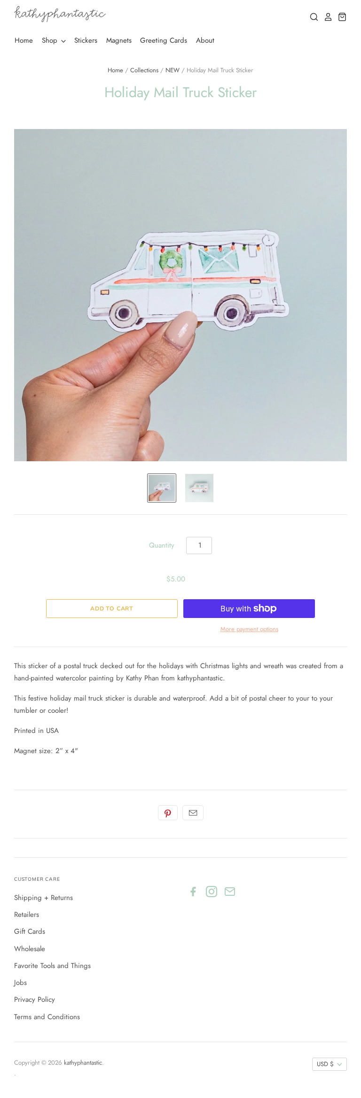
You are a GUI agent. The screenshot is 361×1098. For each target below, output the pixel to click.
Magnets (119, 40)
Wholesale (29, 949)
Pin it (168, 812)
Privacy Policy (34, 999)
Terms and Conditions (47, 1017)
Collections (144, 70)
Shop (51, 40)
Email (193, 812)
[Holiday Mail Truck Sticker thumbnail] (162, 488)
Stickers (85, 40)
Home (24, 40)
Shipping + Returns (43, 897)
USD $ (325, 1064)
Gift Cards (29, 931)
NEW (172, 70)
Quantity (161, 545)
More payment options (249, 629)
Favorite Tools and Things (52, 966)
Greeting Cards (163, 40)
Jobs (20, 982)
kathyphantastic (83, 1062)
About (205, 40)
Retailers (26, 914)
